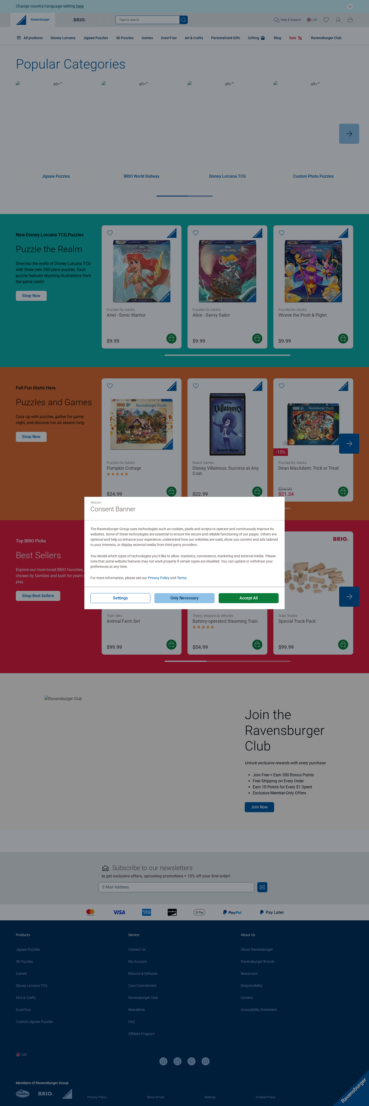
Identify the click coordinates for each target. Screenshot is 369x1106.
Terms (182, 578)
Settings (120, 598)
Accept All (248, 598)
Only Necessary (184, 598)
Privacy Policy (158, 578)
